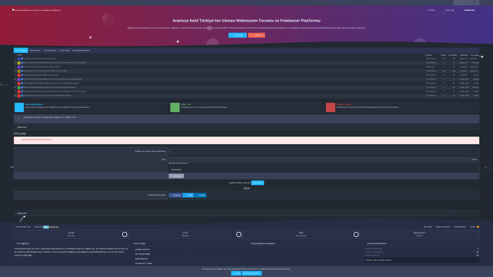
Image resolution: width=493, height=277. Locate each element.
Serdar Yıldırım (475, 67)
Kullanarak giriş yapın (157, 195)
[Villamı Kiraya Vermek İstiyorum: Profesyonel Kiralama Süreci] (22, 95)
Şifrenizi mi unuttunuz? (178, 163)
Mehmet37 (419, 232)
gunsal (476, 79)
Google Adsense (142, 249)
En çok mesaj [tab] (50, 50)
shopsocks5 (474, 71)
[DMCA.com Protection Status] (51, 228)
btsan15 (476, 87)
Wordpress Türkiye (143, 263)
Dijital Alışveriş (141, 258)
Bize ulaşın (428, 227)
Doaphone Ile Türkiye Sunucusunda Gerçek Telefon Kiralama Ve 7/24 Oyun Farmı (54, 91)
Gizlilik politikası (460, 227)
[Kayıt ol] (165, 105)
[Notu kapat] (477, 117)
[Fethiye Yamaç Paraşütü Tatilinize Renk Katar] (22, 75)
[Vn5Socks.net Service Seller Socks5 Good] (22, 58)
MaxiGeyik (430, 67)
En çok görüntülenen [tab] (81, 50)
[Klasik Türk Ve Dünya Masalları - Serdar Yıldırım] (22, 67)
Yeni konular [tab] (34, 50)
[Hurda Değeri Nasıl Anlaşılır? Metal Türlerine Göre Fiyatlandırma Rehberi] (22, 83)
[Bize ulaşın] (476, 105)
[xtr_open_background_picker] (471, 2)
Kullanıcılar (469, 10)
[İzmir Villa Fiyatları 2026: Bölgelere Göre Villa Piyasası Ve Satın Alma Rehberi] (22, 79)
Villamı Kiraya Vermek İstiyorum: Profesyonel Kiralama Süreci (47, 95)
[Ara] (476, 2)
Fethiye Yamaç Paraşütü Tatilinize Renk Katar (40, 75)
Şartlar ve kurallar (443, 227)
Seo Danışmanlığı (142, 254)
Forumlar (431, 10)
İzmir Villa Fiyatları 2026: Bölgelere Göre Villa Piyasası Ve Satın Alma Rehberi (52, 79)
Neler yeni (449, 10)
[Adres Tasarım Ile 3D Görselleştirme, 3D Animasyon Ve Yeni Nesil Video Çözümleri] (22, 62)
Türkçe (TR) (38, 227)
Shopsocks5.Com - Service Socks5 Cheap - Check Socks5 (45, 71)
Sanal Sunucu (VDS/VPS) (435, 58)
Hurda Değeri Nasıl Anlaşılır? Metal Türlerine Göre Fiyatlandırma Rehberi (51, 83)
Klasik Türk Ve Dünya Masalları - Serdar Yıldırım (41, 67)
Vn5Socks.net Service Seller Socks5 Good (39, 58)
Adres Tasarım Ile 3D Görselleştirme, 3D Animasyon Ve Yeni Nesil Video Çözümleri (54, 62)
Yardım (472, 227)
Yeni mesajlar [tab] (21, 50)
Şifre (164, 159)
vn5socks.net (475, 58)
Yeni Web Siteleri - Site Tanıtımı (438, 62)
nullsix (476, 75)
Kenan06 (475, 62)
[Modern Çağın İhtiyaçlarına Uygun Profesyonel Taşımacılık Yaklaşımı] (22, 87)
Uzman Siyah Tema (23, 227)
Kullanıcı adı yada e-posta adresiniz (150, 151)
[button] (438, 10)
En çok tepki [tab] (64, 50)
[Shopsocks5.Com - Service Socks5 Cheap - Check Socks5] (22, 71)
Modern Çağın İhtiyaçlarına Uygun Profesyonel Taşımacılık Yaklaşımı (49, 87)
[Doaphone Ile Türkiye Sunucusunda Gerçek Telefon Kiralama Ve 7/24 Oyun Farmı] (22, 91)
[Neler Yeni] (321, 105)
